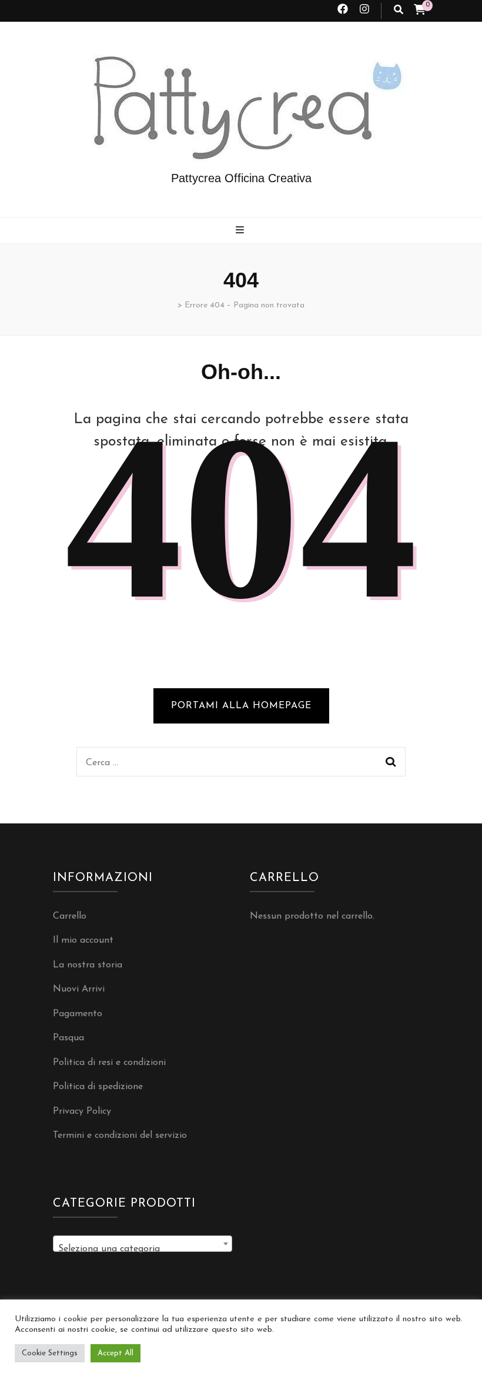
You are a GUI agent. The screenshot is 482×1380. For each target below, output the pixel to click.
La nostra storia (87, 965)
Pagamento (77, 1014)
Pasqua (68, 1038)
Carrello (69, 916)
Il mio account (83, 940)
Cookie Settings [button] (50, 1353)
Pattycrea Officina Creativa (241, 178)
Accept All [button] (115, 1353)
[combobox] (142, 1243)
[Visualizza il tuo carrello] (420, 11)
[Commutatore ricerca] (398, 11)
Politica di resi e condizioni (109, 1062)
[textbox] (142, 1249)
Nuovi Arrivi (79, 989)
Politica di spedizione (98, 1086)
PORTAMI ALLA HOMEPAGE (241, 706)
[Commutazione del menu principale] (241, 231)
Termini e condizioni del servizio (120, 1135)
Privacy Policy (82, 1111)
